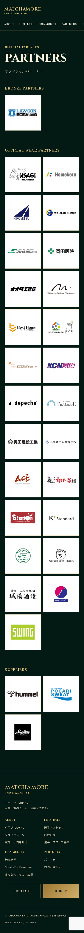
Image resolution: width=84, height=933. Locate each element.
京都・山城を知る (16, 842)
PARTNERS (69, 24)
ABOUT (9, 24)
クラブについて (15, 827)
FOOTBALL (26, 24)
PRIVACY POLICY (13, 922)
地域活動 (10, 860)
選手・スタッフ (54, 827)
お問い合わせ (52, 867)
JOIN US (61, 891)
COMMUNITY (48, 24)
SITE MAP (31, 922)
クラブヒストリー (16, 835)
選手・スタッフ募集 (56, 842)
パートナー (51, 860)
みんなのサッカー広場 (19, 874)
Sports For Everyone (18, 867)
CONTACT (22, 891)
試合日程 (49, 835)
